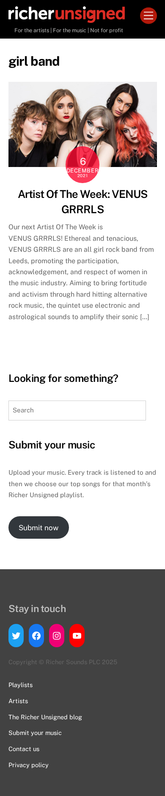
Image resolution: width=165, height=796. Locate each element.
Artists (18, 700)
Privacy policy (28, 764)
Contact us (23, 748)
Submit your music (35, 732)
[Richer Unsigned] (66, 19)
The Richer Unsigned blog (45, 717)
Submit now (38, 527)
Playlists (20, 684)
